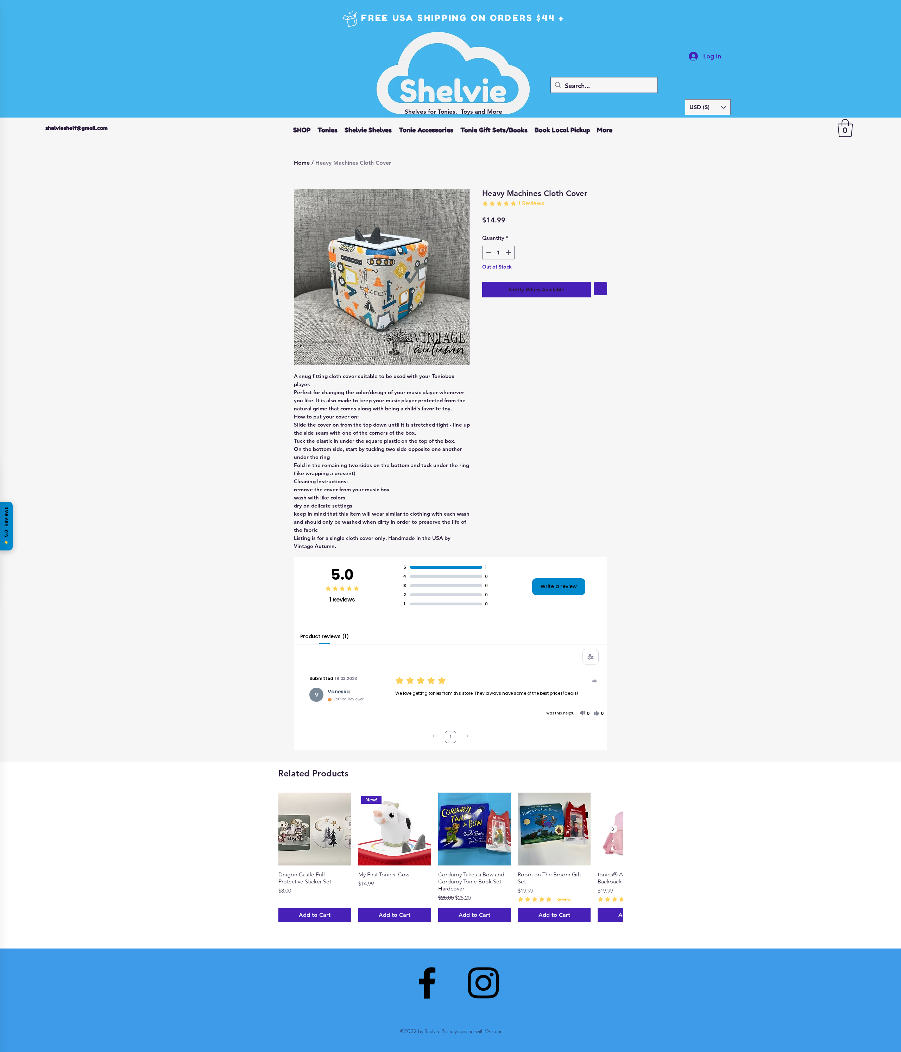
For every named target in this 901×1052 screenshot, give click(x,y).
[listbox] (708, 107)
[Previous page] (433, 736)
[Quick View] (314, 829)
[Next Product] (613, 829)
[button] (708, 107)
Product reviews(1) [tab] (324, 636)
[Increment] (509, 252)
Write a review (559, 586)
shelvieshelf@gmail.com (76, 128)
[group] (450, 857)
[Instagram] (483, 983)
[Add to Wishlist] (600, 289)
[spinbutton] (498, 252)
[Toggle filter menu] (590, 657)
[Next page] (467, 736)
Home (302, 162)
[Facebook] (427, 983)
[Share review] (594, 681)
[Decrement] (488, 252)
